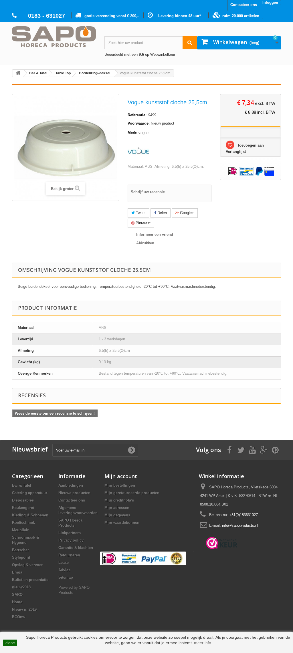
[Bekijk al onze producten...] (138, 150)
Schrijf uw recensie (148, 192)
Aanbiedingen (70, 485)
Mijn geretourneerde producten (131, 493)
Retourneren (69, 555)
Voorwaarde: (139, 123)
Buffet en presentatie (30, 580)
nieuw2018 (21, 587)
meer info (202, 642)
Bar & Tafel (21, 485)
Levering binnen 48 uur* (179, 16)
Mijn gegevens (117, 515)
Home (17, 602)
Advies (64, 570)
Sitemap (65, 577)
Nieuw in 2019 (24, 609)
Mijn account (120, 476)
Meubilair (20, 530)
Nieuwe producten (74, 493)
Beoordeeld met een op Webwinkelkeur (139, 54)
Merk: (132, 133)
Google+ (186, 213)
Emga (17, 572)
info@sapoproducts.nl (240, 525)
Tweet (140, 213)
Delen (161, 213)
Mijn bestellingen (119, 485)
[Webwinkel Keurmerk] (222, 543)
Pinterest (142, 223)
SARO (17, 594)
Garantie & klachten (75, 548)
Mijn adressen (116, 508)
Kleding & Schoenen (30, 515)
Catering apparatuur (29, 493)
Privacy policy (71, 540)
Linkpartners (69, 533)
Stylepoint (21, 557)
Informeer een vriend (154, 234)
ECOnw (18, 617)
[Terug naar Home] (18, 73)
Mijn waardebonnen (121, 522)
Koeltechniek (23, 522)
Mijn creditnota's (119, 500)
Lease (63, 562)
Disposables (23, 500)
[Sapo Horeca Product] (54, 36)
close (10, 642)
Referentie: (137, 115)
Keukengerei (23, 508)
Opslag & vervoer (27, 565)
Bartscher (20, 550)
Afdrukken (145, 243)
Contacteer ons (243, 5)
